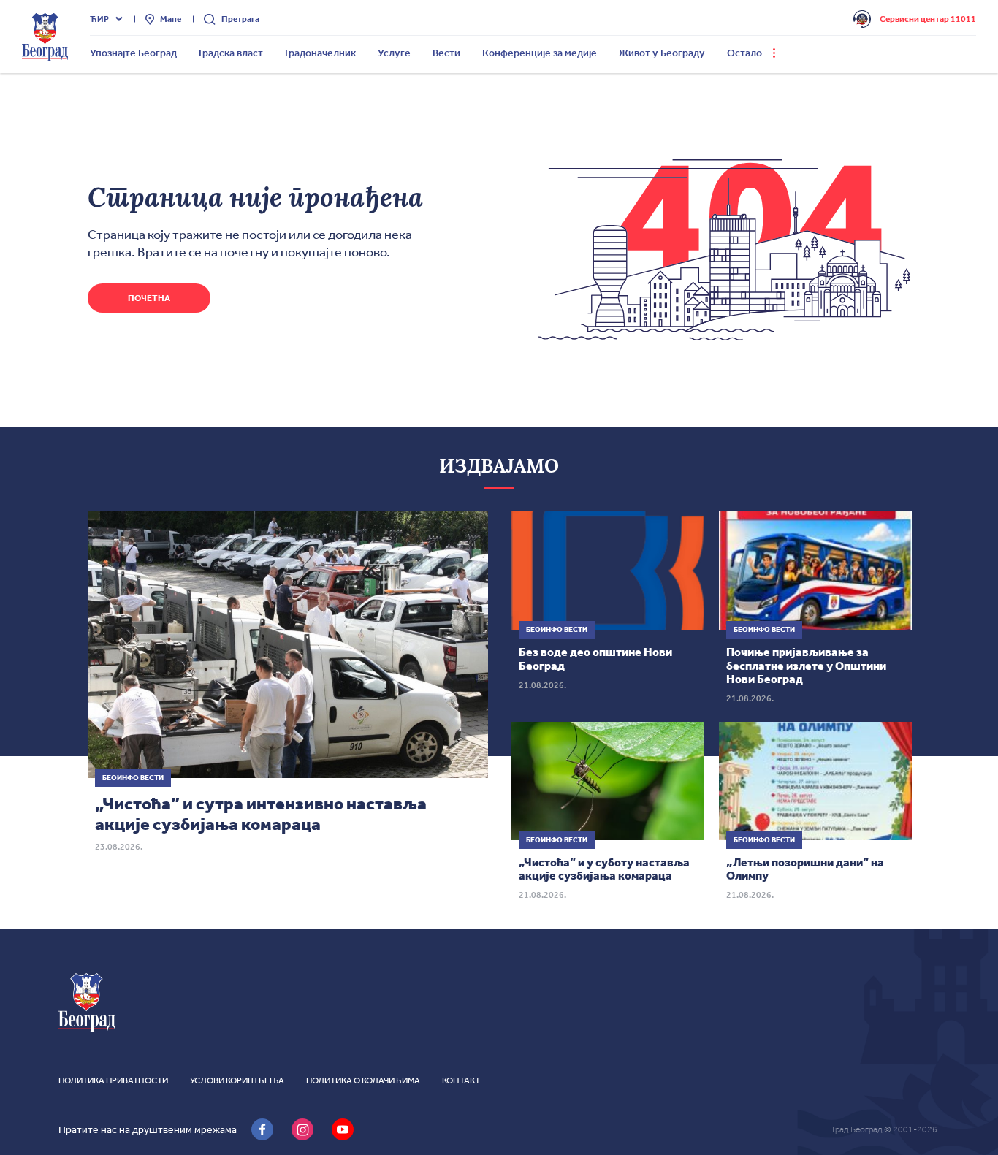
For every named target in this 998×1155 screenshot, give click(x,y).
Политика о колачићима (363, 1080)
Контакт (461, 1080)
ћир (99, 19)
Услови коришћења (237, 1080)
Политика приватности (113, 1080)
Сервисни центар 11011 (928, 19)
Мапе (170, 19)
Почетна (149, 298)
